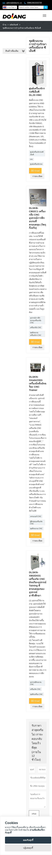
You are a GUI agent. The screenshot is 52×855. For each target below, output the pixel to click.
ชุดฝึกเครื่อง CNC (36, 694)
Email (35, 170)
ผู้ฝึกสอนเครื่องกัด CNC (36, 523)
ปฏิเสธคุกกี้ (28, 848)
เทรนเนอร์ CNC (35, 516)
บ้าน (4, 25)
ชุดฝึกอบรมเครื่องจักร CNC (35, 334)
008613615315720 (34, 3)
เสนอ (34, 814)
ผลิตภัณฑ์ (14, 25)
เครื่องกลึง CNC (35, 327)
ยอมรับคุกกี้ (28, 840)
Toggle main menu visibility (45, 15)
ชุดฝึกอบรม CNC (36, 529)
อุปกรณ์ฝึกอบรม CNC (35, 683)
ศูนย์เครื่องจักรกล (36, 164)
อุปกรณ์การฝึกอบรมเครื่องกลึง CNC (35, 320)
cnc (31, 159)
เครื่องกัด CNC (35, 689)
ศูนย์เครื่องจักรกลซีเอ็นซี (36, 153)
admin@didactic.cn (14, 3)
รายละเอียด (37, 176)
